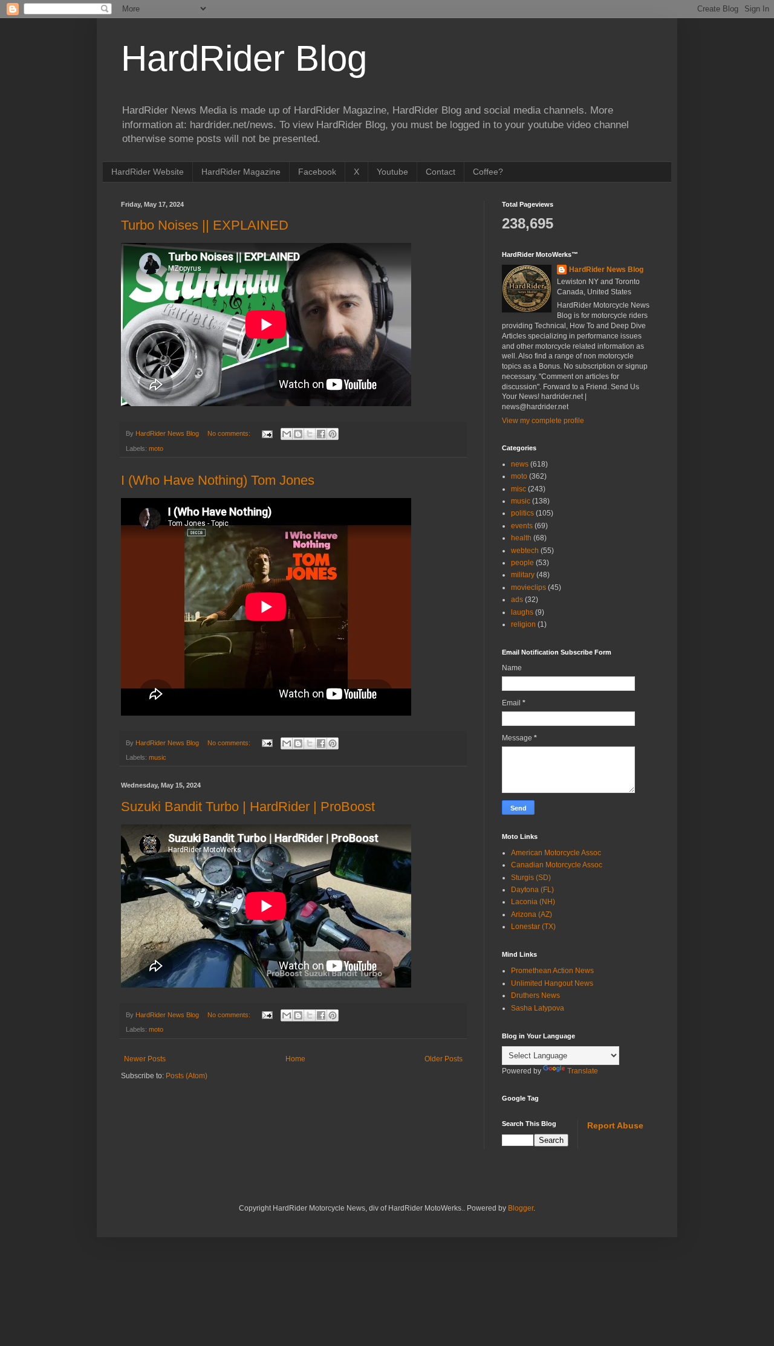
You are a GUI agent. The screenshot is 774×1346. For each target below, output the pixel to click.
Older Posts (443, 1059)
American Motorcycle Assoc (556, 853)
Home (295, 1059)
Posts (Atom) (186, 1076)
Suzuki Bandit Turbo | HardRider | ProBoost (248, 806)
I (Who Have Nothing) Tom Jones (217, 480)
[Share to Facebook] (321, 434)
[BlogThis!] (298, 434)
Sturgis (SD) (531, 877)
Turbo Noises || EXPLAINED (204, 225)
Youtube (392, 171)
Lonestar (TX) (533, 926)
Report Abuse (615, 1125)
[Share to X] (310, 434)
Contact (440, 171)
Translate (582, 1071)
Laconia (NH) (533, 902)
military (523, 575)
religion (523, 624)
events (522, 526)
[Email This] (287, 434)
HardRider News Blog (606, 269)
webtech (525, 550)
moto (156, 448)
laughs (522, 612)
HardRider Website (147, 171)
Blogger (520, 1208)
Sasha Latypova (537, 1008)
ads (517, 599)
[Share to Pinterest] (333, 434)
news (519, 464)
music (157, 757)
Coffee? (488, 171)
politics (522, 513)
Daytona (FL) (532, 889)
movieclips (528, 587)
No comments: (229, 433)
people (522, 562)
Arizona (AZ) (531, 914)
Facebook (317, 171)
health (521, 538)
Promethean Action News (552, 970)
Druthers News (535, 995)
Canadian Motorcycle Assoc (556, 865)
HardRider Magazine (241, 171)
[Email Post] (267, 433)
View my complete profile (543, 420)
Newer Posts (145, 1059)
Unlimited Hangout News (552, 983)
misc (518, 489)
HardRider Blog (244, 58)
